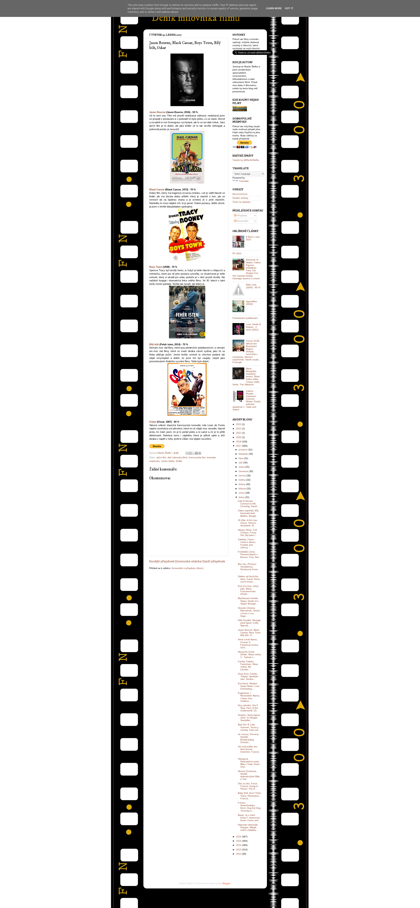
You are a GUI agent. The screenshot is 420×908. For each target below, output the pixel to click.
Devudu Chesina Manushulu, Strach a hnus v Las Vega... (249, 612)
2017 (239, 446)
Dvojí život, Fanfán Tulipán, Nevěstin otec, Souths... (248, 676)
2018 (239, 441)
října (241, 458)
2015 (239, 841)
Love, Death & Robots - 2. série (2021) (253, 327)
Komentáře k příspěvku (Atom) (187, 568)
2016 (239, 836)
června (242, 475)
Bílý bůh (154, 344)
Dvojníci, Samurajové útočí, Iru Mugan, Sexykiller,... (249, 718)
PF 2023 (236, 253)
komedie (211, 457)
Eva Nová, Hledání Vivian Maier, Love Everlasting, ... (248, 686)
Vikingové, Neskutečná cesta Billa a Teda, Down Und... (249, 763)
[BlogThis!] (190, 453)
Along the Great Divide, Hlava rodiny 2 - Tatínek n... (249, 654)
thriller (179, 461)
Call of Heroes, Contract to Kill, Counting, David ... (249, 504)
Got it (289, 8)
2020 (239, 437)
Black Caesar (156, 189)
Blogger (226, 883)
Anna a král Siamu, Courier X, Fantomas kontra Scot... (248, 643)
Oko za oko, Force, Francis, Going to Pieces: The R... (248, 786)
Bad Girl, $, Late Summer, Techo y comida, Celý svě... (249, 727)
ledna (242, 497)
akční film (161, 457)
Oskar (152, 421)
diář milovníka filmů (178, 457)
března (243, 488)
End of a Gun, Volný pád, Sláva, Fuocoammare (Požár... (248, 590)
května (242, 480)
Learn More (274, 8)
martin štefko (168, 461)
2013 (239, 849)
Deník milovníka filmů (196, 18)
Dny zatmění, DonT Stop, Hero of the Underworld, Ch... (248, 708)
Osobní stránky (240, 198)
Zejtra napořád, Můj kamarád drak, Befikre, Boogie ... (248, 513)
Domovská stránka (188, 561)
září (241, 462)
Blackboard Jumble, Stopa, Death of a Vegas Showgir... (248, 601)
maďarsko (154, 461)
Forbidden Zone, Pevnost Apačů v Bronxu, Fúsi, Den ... (248, 556)
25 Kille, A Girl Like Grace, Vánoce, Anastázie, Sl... (247, 523)
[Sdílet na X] (193, 453)
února (242, 493)
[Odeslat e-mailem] (187, 453)
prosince (243, 449)
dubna (242, 484)
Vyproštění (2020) (251, 302)
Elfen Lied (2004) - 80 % (253, 286)
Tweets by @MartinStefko (245, 160)
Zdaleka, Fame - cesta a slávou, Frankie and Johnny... (247, 543)
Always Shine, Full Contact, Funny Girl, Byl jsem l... (247, 532)
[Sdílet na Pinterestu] (199, 453)
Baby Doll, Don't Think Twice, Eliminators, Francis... (249, 796)
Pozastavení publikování (245, 318)
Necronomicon (240, 194)
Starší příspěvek (213, 561)
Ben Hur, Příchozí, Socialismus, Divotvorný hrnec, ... (248, 568)
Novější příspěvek (162, 561)
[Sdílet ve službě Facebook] (196, 453)
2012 (239, 854)
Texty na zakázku (241, 202)
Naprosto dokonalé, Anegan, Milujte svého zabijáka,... (248, 827)
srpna (242, 467)
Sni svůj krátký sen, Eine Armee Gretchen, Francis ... (248, 750)
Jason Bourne (157, 112)
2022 (239, 428)
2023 (239, 424)
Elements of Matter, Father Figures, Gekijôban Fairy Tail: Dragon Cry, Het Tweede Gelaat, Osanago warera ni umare (246, 269)
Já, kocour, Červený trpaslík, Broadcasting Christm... (248, 738)
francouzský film (197, 457)
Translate (244, 181)
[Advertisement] (187, 866)
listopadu (244, 454)
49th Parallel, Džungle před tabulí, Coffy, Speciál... (249, 623)
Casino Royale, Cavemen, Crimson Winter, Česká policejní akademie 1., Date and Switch (246, 400)
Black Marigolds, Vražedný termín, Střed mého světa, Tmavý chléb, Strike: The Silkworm (246, 376)
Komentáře (242, 221)
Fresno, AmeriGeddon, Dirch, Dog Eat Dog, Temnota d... (249, 807)
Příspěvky (241, 215)
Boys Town (155, 267)
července (244, 471)
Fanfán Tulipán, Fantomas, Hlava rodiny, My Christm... (248, 665)
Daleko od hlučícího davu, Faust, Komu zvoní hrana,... (249, 579)
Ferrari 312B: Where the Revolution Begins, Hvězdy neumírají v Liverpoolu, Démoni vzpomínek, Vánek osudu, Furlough (246, 351)
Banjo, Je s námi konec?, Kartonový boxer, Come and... (249, 818)
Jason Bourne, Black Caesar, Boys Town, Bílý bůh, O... (249, 632)
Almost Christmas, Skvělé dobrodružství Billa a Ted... (249, 775)
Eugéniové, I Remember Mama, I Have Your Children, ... (249, 697)
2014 (239, 845)
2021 (239, 433)
